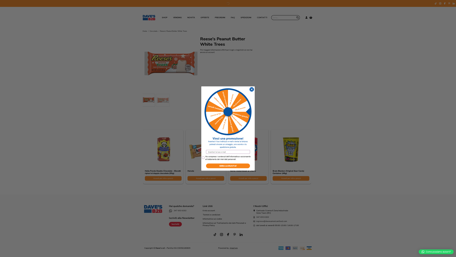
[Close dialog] (252, 89)
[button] (436, 251)
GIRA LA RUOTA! (228, 165)
